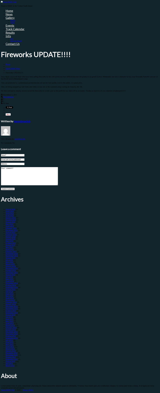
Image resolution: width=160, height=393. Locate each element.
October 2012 (11, 336)
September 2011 (12, 359)
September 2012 (12, 338)
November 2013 (12, 309)
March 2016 (10, 264)
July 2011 (9, 363)
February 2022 (11, 228)
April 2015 (10, 281)
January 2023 (11, 218)
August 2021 (10, 232)
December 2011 (11, 353)
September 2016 (12, 256)
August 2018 (10, 239)
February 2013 (11, 328)
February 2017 (11, 251)
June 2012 (9, 342)
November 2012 (12, 334)
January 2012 (11, 351)
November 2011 (12, 355)
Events (10, 25)
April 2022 (10, 226)
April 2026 (10, 211)
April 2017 (10, 249)
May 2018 (9, 241)
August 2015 (10, 275)
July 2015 (9, 277)
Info (8, 36)
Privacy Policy (28, 390)
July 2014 (9, 292)
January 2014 (11, 304)
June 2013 (9, 319)
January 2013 (11, 330)
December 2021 (11, 230)
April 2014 (10, 298)
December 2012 (11, 332)
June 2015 (9, 279)
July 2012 (9, 340)
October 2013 (11, 311)
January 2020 (11, 237)
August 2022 (10, 222)
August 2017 (10, 245)
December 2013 (11, 306)
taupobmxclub (22, 121)
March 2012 (10, 349)
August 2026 (10, 209)
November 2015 (12, 268)
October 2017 (11, 243)
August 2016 (10, 258)
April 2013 (10, 323)
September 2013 (12, 313)
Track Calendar (15, 29)
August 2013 (10, 315)
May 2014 (9, 296)
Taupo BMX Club (8, 390)
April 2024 (10, 213)
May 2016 (9, 262)
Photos (12, 20)
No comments (8, 97)
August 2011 (10, 361)
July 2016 (9, 260)
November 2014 (12, 283)
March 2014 (10, 300)
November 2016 (12, 254)
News (9, 14)
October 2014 (11, 285)
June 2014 (9, 294)
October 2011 (11, 357)
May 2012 (9, 344)
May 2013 (9, 321)
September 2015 (12, 273)
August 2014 (10, 290)
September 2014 (12, 287)
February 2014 (11, 302)
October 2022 (11, 220)
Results (10, 32)
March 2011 (10, 366)
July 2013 (9, 317)
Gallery (10, 17)
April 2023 (10, 216)
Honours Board (16, 41)
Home (9, 10)
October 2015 (11, 271)
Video (12, 23)
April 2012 (10, 347)
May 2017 (9, 247)
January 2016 (11, 266)
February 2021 (11, 235)
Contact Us (13, 43)
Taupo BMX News (13, 68)
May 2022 (9, 224)
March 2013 (10, 325)
